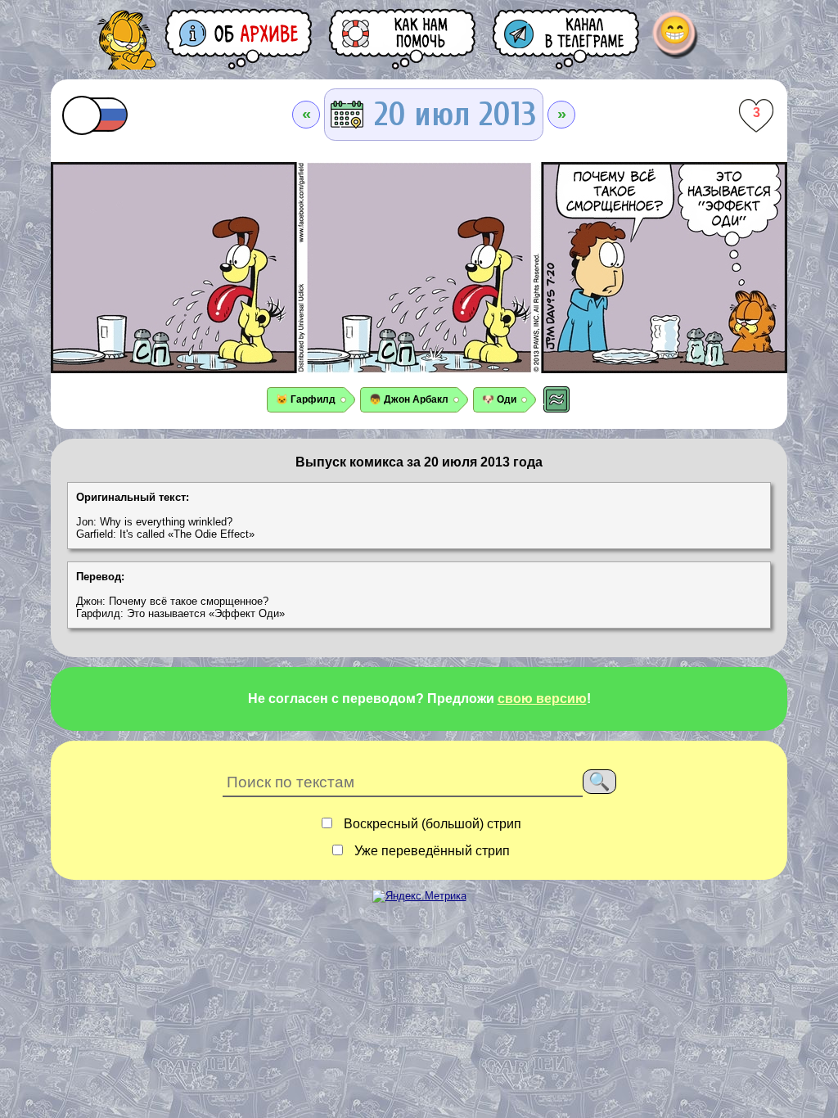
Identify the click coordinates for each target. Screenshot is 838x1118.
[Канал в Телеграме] (567, 39)
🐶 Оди (499, 399)
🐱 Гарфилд (306, 399)
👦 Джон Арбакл (408, 399)
